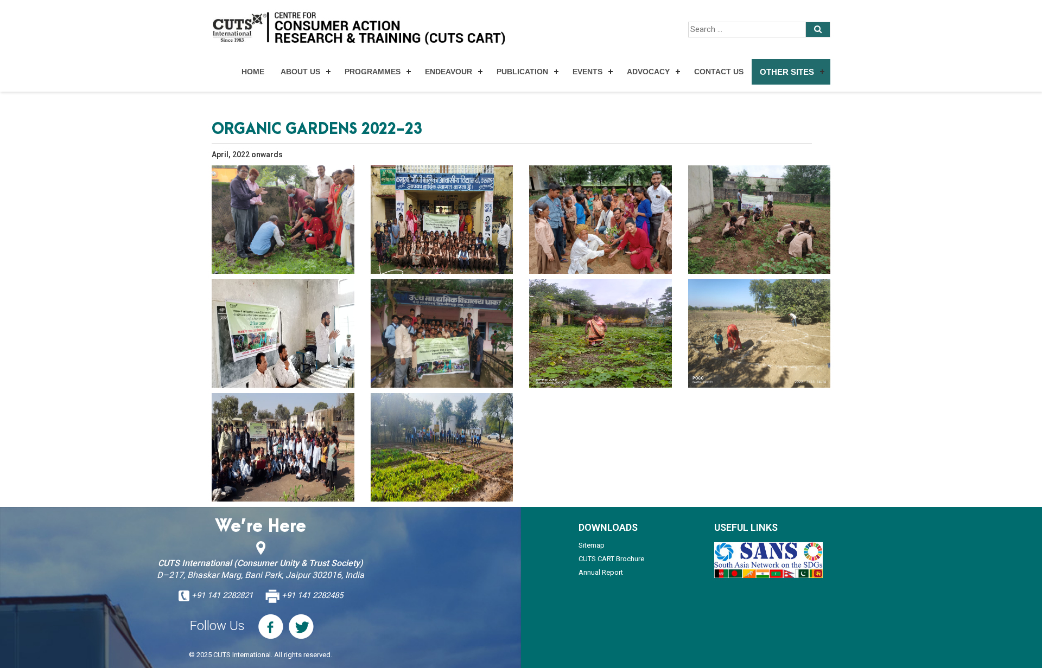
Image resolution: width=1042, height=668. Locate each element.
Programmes (373, 71)
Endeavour (448, 71)
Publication (522, 71)
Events (587, 71)
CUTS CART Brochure (611, 559)
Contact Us (719, 71)
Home (253, 71)
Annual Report (601, 572)
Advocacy (648, 71)
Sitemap (592, 545)
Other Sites (787, 71)
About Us (300, 71)
